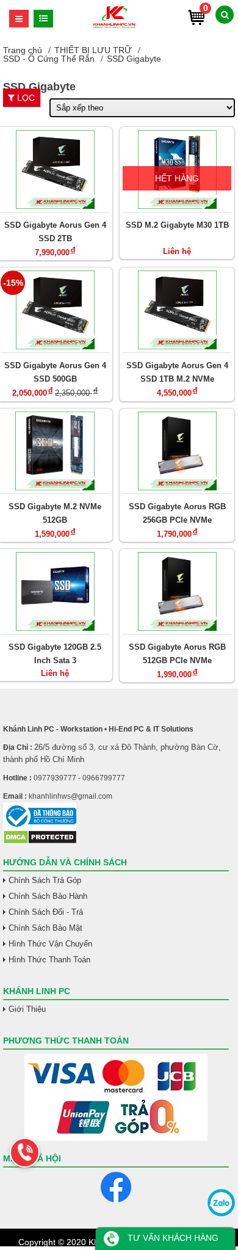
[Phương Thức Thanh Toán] (116, 1097)
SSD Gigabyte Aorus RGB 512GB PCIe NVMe (177, 653)
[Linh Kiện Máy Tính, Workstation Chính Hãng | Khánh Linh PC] (114, 26)
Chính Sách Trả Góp (45, 880)
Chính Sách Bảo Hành (48, 896)
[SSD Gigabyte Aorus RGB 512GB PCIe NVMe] (177, 591)
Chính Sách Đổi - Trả (46, 912)
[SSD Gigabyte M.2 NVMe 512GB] (55, 451)
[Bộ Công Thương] (116, 816)
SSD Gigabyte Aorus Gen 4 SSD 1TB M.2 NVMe (177, 372)
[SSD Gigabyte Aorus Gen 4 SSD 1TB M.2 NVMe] (177, 310)
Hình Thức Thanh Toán (49, 959)
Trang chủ (22, 50)
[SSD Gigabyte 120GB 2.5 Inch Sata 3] (55, 591)
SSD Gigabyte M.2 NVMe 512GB (55, 513)
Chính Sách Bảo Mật (45, 927)
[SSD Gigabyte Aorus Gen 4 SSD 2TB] (55, 169)
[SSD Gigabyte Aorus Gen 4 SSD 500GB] (55, 310)
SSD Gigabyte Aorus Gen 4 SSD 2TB (55, 231)
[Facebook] (116, 1187)
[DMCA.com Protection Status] (40, 841)
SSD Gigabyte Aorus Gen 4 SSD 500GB (55, 372)
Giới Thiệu (27, 1009)
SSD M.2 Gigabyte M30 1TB (177, 225)
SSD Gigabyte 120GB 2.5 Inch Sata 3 (55, 653)
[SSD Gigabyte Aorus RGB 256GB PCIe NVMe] (177, 451)
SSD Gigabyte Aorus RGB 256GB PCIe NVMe (177, 513)
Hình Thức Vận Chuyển (50, 943)
